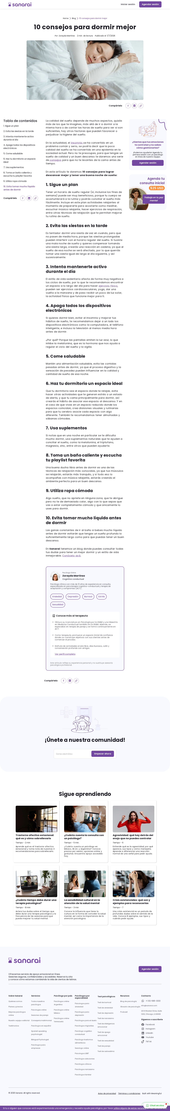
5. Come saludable (13, 153)
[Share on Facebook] (128, 105)
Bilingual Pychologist (40, 1039)
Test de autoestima (106, 1051)
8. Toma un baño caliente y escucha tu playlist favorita (17, 174)
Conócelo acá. (71, 555)
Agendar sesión (150, 4)
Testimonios (13, 1026)
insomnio (77, 142)
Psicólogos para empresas (38, 1046)
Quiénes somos (15, 1001)
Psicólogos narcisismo (84, 1069)
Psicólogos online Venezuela (61, 1020)
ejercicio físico (108, 285)
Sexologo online (82, 1048)
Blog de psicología (128, 1001)
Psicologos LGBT (82, 1053)
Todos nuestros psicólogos (38, 1003)
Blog (74, 18)
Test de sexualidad (106, 1040)
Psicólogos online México (61, 1011)
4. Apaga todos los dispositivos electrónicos (19, 146)
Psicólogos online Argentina (61, 1003)
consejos (55, 160)
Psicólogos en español (41, 1026)
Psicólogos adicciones (85, 1058)
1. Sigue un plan (11, 125)
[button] (155, 1105)
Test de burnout (104, 1002)
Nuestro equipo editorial (18, 1020)
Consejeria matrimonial (41, 1020)
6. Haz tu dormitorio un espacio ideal (19, 160)
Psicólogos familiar (83, 1074)
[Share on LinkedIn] (134, 105)
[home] (19, 4)
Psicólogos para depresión (82, 1013)
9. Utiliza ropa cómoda (15, 181)
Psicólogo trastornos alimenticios (84, 1041)
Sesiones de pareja (39, 1015)
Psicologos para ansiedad (82, 1005)
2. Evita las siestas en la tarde (18, 131)
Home (66, 18)
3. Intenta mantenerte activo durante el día (18, 138)
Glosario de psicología (130, 1006)
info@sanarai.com (149, 1005)
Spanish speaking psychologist (39, 1033)
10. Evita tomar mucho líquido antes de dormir (19, 188)
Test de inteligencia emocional (106, 1025)
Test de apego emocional (104, 1034)
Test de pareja (104, 1046)
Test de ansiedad (105, 1007)
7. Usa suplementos (13, 167)
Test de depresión (105, 1013)
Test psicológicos (106, 996)
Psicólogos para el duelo (86, 1020)
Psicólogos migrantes (84, 1026)
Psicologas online (38, 1010)
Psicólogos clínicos (83, 1064)
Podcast (124, 1012)
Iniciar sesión (128, 4)
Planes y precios (15, 1006)
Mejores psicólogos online (17, 1013)
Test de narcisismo (106, 1018)
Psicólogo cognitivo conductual (83, 1033)
